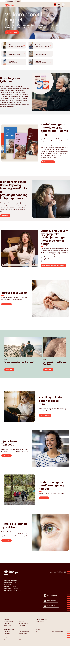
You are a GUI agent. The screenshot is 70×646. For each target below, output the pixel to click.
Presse (37, 631)
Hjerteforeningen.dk (8, 621)
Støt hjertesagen (23, 633)
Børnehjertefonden (23, 623)
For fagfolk (17, 1)
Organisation (7, 633)
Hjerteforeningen (10, 1)
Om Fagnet (7, 631)
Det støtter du (22, 640)
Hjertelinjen (21, 621)
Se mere (6, 304)
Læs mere (5, 215)
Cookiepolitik (22, 625)
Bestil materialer (45, 415)
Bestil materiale (7, 625)
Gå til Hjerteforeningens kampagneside (53, 265)
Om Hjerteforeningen (24, 631)
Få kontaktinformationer (57, 631)
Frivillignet (6, 623)
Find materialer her (47, 162)
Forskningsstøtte (40, 621)
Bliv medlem (7, 640)
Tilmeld (7, 540)
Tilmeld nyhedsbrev (12, 32)
